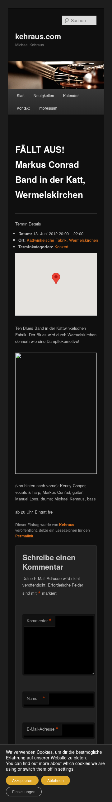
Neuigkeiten (44, 95)
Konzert (61, 247)
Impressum (48, 108)
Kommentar (39, 621)
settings (65, 769)
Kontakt (23, 108)
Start (21, 95)
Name (36, 698)
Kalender (71, 95)
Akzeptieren (22, 780)
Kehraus (66, 524)
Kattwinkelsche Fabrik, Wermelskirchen (62, 240)
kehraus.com (38, 36)
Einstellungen (23, 791)
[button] (56, 278)
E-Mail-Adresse (42, 729)
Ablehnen (55, 780)
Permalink (24, 536)
